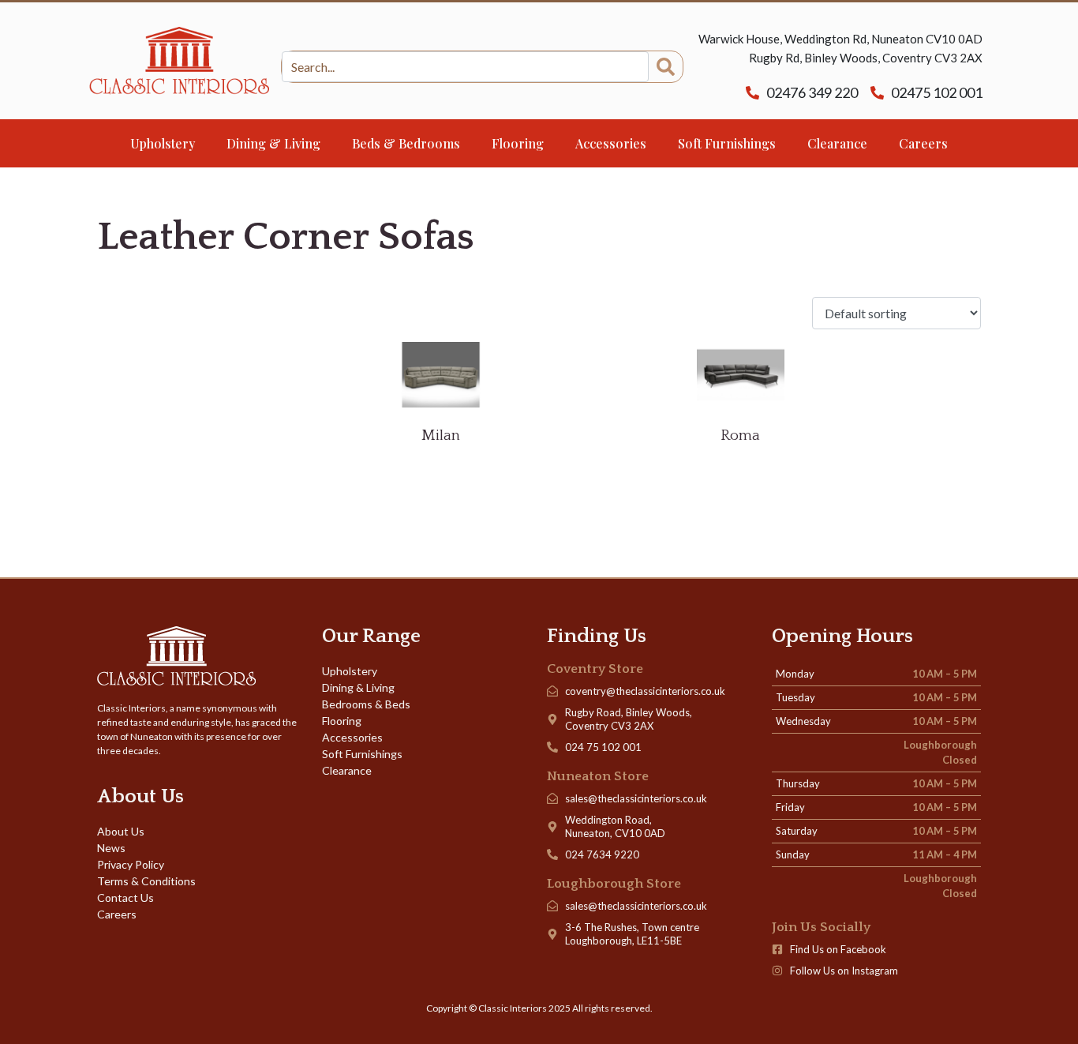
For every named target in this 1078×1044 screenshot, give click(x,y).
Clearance (837, 143)
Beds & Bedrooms (406, 143)
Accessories (610, 143)
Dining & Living (273, 143)
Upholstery (162, 143)
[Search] (666, 66)
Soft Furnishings (727, 143)
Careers (923, 143)
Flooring (518, 143)
